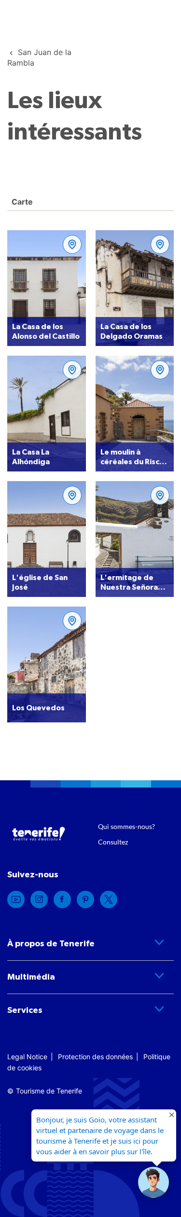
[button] (153, 1182)
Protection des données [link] (95, 1056)
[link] (16, 899)
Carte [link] (21, 202)
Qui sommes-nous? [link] (126, 826)
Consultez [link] (113, 842)
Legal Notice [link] (27, 1056)
